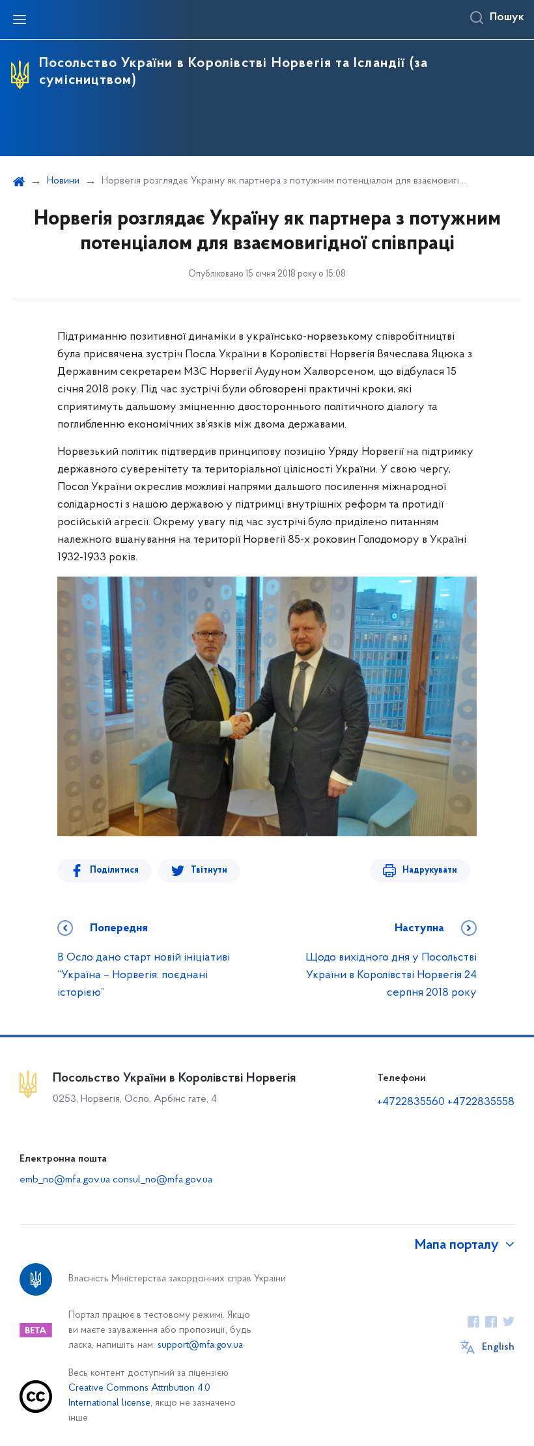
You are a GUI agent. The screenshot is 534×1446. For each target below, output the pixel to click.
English (498, 1347)
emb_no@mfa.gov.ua (65, 1180)
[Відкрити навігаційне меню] (19, 19)
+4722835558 (480, 1102)
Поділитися (114, 870)
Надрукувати (429, 870)
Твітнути (209, 870)
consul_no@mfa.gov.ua (162, 1180)
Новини (63, 181)
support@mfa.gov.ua (200, 1345)
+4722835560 (411, 1102)
